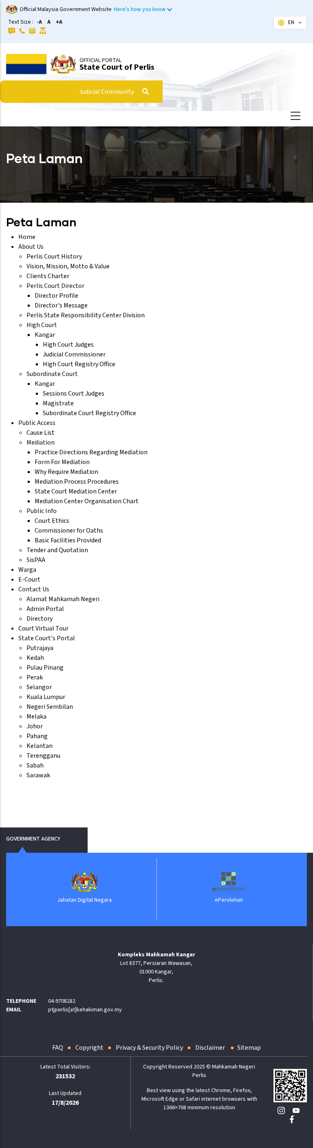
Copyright (89, 1047)
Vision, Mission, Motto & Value (68, 266)
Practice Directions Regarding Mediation (91, 452)
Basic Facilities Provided (68, 540)
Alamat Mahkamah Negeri (62, 599)
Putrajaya (39, 648)
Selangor (39, 687)
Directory (39, 618)
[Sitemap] (43, 31)
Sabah (35, 765)
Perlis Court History (54, 256)
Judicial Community (106, 91)
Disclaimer (210, 1047)
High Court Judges (68, 344)
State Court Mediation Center (76, 491)
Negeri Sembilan (49, 706)
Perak (34, 677)
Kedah (35, 657)
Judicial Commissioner (74, 354)
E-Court (29, 579)
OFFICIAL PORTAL (100, 60)
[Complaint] (32, 31)
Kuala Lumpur (45, 696)
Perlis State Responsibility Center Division (85, 315)
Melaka (36, 716)
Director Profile (56, 295)
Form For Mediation (62, 462)
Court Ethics (52, 520)
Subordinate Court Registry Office (89, 413)
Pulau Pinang (45, 667)
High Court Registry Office (79, 364)
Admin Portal (45, 608)
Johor (34, 726)
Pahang (37, 736)
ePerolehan (199, 900)
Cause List (40, 432)
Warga (27, 569)
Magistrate (58, 403)
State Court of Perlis (116, 67)
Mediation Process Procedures (77, 481)
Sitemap (249, 1047)
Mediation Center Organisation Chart (87, 501)
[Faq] (11, 31)
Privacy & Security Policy (149, 1047)
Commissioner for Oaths (69, 530)
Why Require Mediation (66, 471)
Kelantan (39, 745)
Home (26, 236)
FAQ (57, 1047)
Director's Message (61, 305)
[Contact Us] (22, 31)
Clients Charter (47, 276)
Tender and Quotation (57, 550)
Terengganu (43, 755)
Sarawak (38, 775)
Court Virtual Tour (43, 628)
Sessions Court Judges (73, 393)
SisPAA (35, 559)
